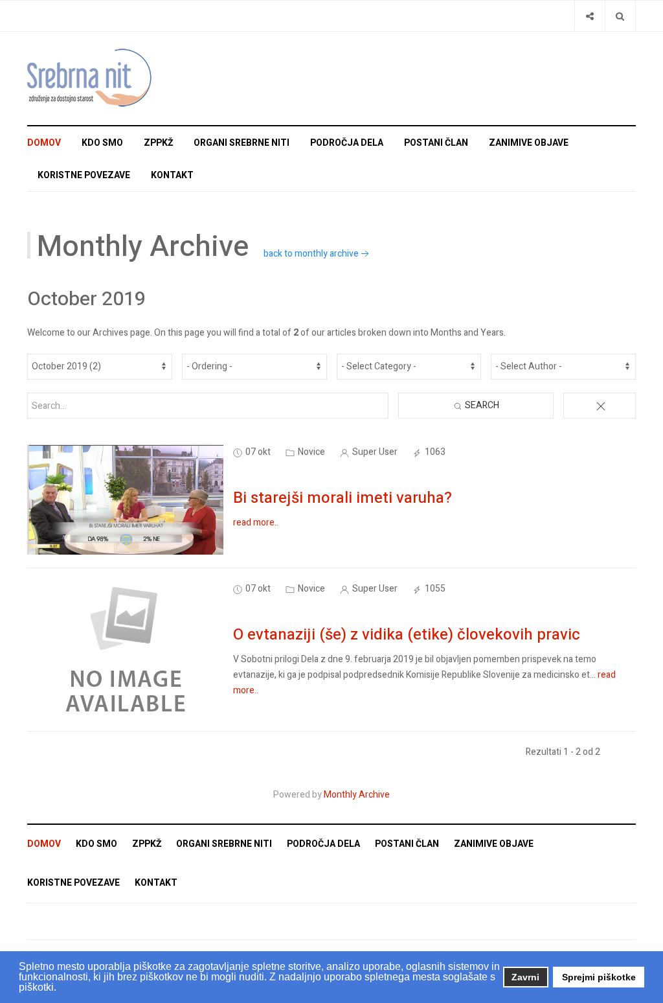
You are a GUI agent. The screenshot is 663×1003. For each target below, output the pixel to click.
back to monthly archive (311, 253)
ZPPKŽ (158, 143)
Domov (44, 143)
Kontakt (172, 175)
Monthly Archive (357, 794)
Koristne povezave (84, 175)
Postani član (436, 143)
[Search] (620, 16)
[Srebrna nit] (92, 78)
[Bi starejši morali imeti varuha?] (125, 499)
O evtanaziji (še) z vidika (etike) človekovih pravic (406, 634)
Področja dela (346, 143)
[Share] (589, 16)
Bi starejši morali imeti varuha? (342, 498)
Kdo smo (102, 143)
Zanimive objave (528, 143)
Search (481, 405)
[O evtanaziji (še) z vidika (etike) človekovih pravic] (125, 649)
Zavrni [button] (525, 977)
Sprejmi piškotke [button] (599, 977)
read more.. (255, 522)
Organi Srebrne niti (241, 143)
